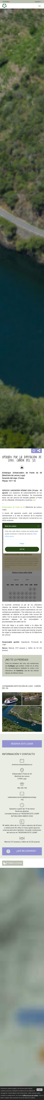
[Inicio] (5, 5)
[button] (34, 450)
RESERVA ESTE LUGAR (22, 743)
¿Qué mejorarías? (26, 851)
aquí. (34, 500)
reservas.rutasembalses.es (22, 765)
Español (37, 1)
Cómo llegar (14, 863)
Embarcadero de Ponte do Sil (13, 507)
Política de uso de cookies (30, 1095)
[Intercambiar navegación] (39, 6)
